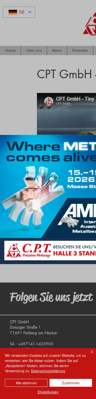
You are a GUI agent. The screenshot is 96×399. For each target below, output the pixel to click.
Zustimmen (71, 382)
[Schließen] (89, 355)
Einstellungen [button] (48, 391)
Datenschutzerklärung (48, 370)
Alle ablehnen (26, 382)
